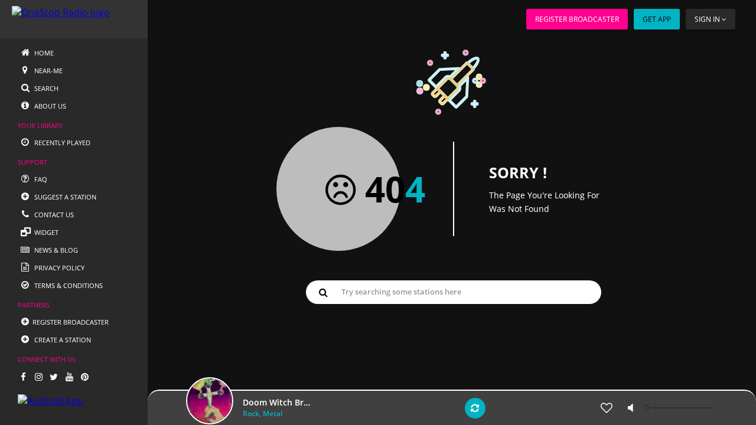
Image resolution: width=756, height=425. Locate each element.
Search (45, 88)
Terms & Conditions (67, 285)
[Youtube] (69, 376)
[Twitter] (53, 376)
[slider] (680, 408)
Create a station (61, 339)
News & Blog (55, 250)
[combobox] (453, 291)
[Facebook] (23, 376)
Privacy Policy (58, 267)
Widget (45, 232)
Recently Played (61, 142)
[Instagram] (38, 376)
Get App (657, 19)
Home (43, 52)
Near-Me (47, 70)
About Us (49, 106)
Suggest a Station (64, 196)
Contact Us (53, 214)
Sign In (707, 19)
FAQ (39, 179)
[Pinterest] (84, 376)
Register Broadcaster (577, 19)
